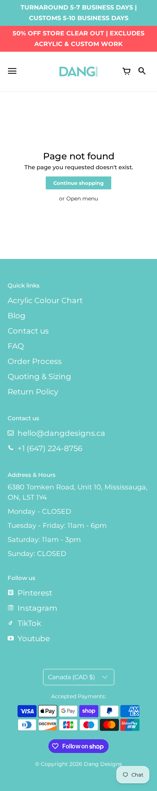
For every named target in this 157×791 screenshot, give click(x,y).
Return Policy (33, 391)
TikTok (29, 623)
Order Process (35, 361)
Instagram (37, 608)
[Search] (141, 71)
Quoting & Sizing (39, 376)
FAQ (16, 346)
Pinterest (35, 592)
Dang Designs (103, 764)
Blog (17, 315)
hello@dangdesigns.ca (61, 433)
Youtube (34, 638)
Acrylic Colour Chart (45, 300)
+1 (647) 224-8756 (50, 448)
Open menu (82, 198)
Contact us (28, 330)
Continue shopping (78, 183)
